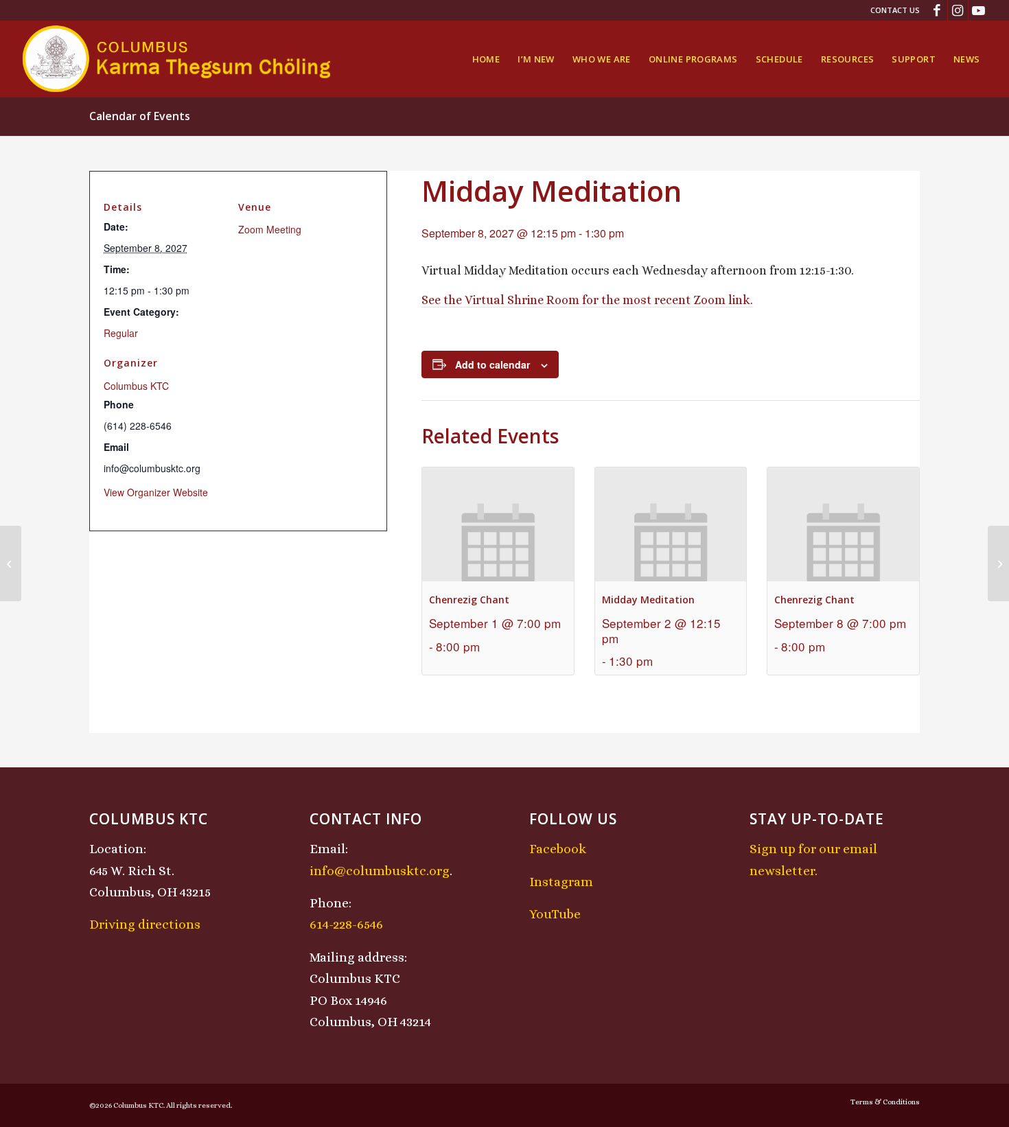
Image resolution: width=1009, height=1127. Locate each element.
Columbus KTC (136, 386)
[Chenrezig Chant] (10, 563)
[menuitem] (891, 10)
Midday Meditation (648, 599)
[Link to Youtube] (979, 10)
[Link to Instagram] (958, 10)
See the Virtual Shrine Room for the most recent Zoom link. (587, 300)
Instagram (561, 881)
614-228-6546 (346, 924)
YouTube (555, 914)
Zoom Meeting (269, 229)
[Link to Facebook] (937, 10)
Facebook (557, 848)
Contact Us (895, 10)
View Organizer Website (156, 492)
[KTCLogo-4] (177, 59)
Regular (121, 333)
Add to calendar (492, 364)
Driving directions (144, 924)
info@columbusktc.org (380, 870)
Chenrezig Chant (469, 599)
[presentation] (498, 524)
